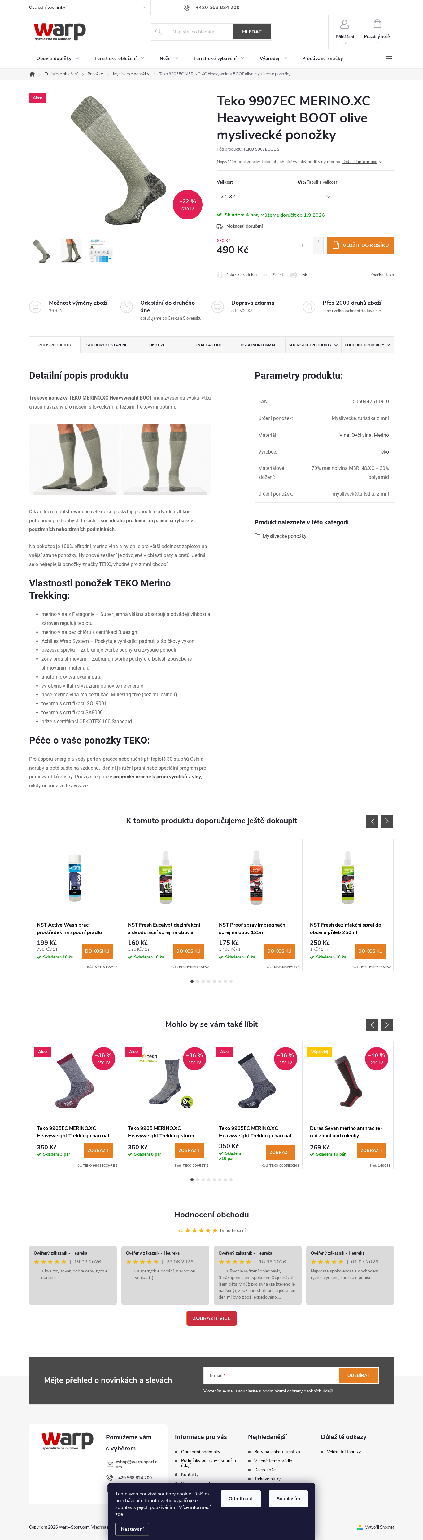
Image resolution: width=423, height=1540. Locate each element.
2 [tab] (197, 981)
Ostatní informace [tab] (260, 345)
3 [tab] (203, 981)
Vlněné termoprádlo (273, 1460)
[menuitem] (58, 58)
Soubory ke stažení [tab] (106, 345)
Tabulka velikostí (322, 182)
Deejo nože (265, 1469)
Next (387, 821)
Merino (381, 435)
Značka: (382, 275)
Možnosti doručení (244, 226)
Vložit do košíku (366, 245)
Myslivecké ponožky (285, 536)
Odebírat (358, 1375)
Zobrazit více (211, 1318)
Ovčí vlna (361, 435)
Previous (372, 821)
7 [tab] (225, 981)
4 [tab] (208, 981)
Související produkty (310, 345)
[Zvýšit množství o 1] (318, 241)
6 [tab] (219, 981)
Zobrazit (98, 1150)
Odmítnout (241, 1498)
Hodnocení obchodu (211, 1214)
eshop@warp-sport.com (136, 1464)
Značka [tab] (208, 345)
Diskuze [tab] (157, 345)
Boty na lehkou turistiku (277, 1451)
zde (119, 1514)
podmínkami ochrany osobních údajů (297, 1391)
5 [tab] (214, 981)
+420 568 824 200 (134, 1478)
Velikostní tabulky (344, 1451)
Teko (383, 452)
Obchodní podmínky (47, 7)
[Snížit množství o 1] (318, 250)
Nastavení (132, 1529)
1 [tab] (192, 981)
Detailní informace (359, 162)
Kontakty (189, 1474)
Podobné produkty (364, 345)
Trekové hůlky (267, 1478)
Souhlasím (288, 1498)
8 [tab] (231, 981)
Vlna (344, 435)
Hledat (252, 32)
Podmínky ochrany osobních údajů (208, 1463)
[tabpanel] (74, 905)
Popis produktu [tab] (54, 345)
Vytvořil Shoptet (379, 1527)
